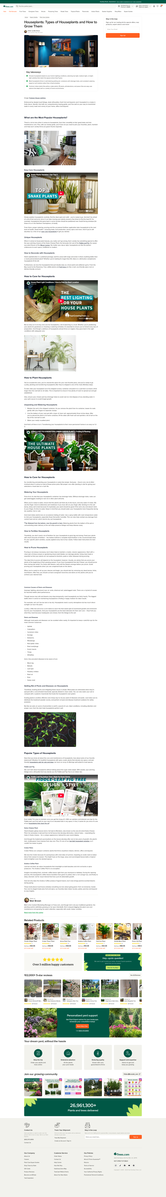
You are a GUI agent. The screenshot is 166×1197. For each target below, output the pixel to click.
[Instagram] (115, 1165)
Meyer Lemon (45, 245)
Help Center (57, 1162)
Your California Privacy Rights (93, 1172)
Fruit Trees (22, 11)
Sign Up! (122, 35)
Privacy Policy (88, 1156)
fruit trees (62, 267)
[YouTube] (129, 1165)
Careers (26, 1159)
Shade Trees (64, 11)
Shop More (118, 11)
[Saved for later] (38, 925)
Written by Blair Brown (34, 30)
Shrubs (43, 11)
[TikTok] (120, 1165)
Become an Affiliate (30, 1175)
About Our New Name (60, 1175)
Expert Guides (128, 11)
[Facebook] (124, 1165)
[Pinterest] (133, 1165)
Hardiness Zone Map (60, 1168)
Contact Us (27, 1142)
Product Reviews (29, 1172)
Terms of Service (89, 1165)
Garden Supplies (107, 11)
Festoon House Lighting (37, 98)
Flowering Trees (53, 11)
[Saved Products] (157, 6)
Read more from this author (33, 912)
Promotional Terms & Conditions (93, 1175)
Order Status (58, 1156)
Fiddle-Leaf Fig (84, 243)
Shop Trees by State (30, 1165)
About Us (27, 1156)
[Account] (154, 6)
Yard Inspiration (29, 1178)
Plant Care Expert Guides (31, 1162)
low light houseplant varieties (79, 841)
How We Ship (58, 1165)
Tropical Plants (75, 11)
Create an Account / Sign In (62, 1141)
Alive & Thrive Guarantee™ (92, 1159)
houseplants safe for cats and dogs (42, 762)
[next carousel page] (142, 931)
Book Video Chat (82, 1026)
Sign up (135, 1137)
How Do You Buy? (112, 967)
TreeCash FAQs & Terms (61, 1172)
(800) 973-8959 (84, 1030)
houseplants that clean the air (39, 823)
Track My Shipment (60, 1137)
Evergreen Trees (33, 11)
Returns (86, 1162)
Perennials (85, 11)
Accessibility (88, 1168)
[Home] (8, 6)
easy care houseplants (49, 231)
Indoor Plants (95, 11)
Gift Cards (27, 1168)
